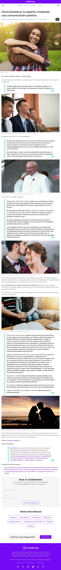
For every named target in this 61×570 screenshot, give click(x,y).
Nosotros (40, 5)
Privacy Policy (30, 562)
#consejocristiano (16, 458)
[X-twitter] (38, 567)
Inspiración (33, 5)
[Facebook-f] (23, 567)
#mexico (30, 456)
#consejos (13, 460)
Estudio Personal (22, 19)
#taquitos (37, 456)
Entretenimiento (14, 521)
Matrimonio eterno (32, 19)
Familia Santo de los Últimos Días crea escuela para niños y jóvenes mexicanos (30, 467)
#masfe (40, 458)
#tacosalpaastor (21, 456)
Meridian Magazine (13, 440)
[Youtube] (33, 567)
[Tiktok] (28, 567)
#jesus (45, 458)
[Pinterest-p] (43, 567)
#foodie (20, 460)
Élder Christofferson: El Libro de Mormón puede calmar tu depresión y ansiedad (31, 469)
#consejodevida (45, 456)
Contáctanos (20, 562)
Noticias (26, 5)
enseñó (26, 136)
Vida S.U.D (47, 517)
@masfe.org (14, 448)
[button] (2, 5)
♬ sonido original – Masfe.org (33, 460)
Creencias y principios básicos (9, 19)
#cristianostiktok (28, 458)
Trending (19, 5)
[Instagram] (18, 567)
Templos (49, 521)
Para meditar (24, 517)
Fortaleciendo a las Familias (33, 521)
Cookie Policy (40, 562)
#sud (36, 458)
